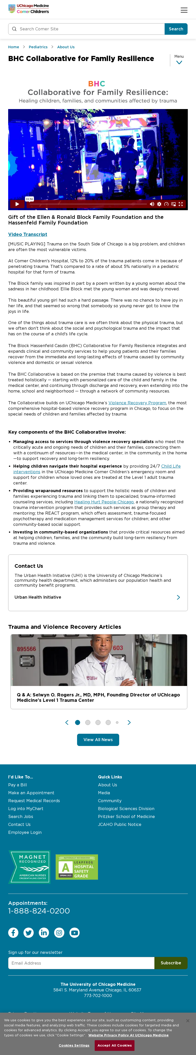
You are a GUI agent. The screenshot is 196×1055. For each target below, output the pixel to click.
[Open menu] (184, 10)
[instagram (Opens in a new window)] (59, 933)
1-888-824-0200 (39, 907)
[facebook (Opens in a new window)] (13, 933)
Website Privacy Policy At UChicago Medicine (128, 1035)
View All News (98, 739)
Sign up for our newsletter (35, 952)
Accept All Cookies (114, 1045)
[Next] (126, 722)
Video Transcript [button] (27, 234)
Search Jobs (20, 816)
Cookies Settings (74, 1045)
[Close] (187, 1020)
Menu (179, 56)
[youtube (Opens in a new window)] (74, 933)
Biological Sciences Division (126, 808)
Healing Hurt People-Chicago (104, 502)
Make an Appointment (31, 792)
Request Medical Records (34, 800)
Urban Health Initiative (38, 597)
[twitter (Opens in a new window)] (28, 933)
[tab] (98, 234)
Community (109, 800)
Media (104, 792)
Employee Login (25, 832)
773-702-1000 (98, 995)
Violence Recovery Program (137, 402)
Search (176, 29)
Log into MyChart (25, 808)
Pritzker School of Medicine (126, 816)
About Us (107, 785)
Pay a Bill (17, 785)
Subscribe (171, 963)
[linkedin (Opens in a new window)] (44, 933)
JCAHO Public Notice (119, 824)
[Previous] (69, 722)
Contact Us (19, 824)
